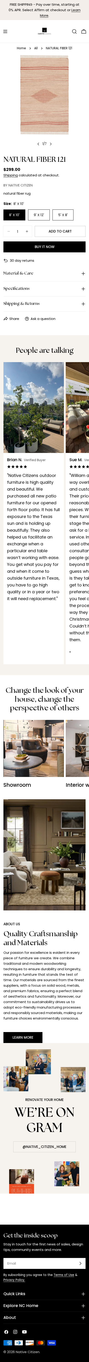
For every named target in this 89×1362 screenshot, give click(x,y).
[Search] (74, 31)
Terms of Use (64, 1275)
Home (21, 48)
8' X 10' (14, 214)
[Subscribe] (80, 1263)
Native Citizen (27, 1351)
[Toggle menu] (5, 31)
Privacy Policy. (14, 1280)
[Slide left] (38, 144)
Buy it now (45, 246)
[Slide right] (50, 144)
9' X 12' (39, 214)
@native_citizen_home (44, 1146)
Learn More (23, 1037)
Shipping (10, 175)
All (36, 48)
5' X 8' (63, 214)
